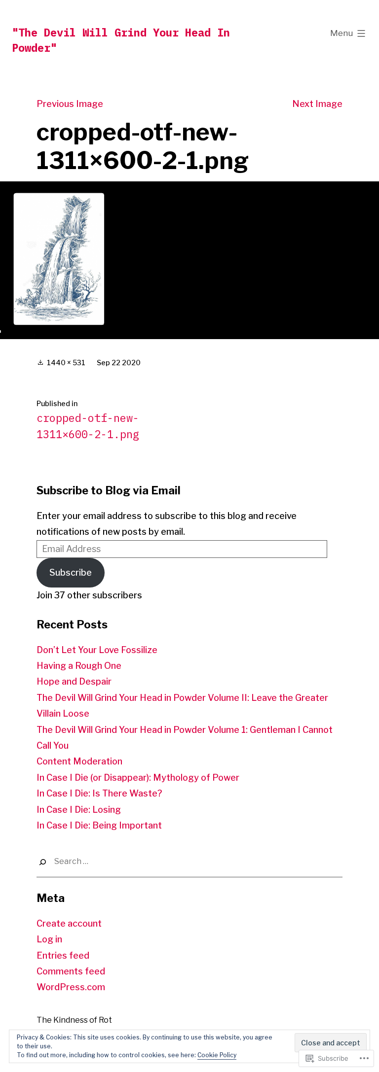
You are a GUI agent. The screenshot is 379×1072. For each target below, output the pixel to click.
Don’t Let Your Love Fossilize (97, 650)
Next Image (317, 104)
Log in (49, 939)
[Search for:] (189, 862)
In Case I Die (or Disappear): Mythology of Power (138, 777)
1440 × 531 (66, 362)
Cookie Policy (216, 1055)
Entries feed (63, 955)
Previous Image (70, 104)
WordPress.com (71, 987)
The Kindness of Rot (74, 1020)
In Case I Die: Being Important (99, 825)
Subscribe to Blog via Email (109, 490)
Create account (69, 923)
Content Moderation (79, 761)
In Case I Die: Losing (79, 809)
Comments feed (71, 971)
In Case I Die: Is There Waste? (99, 793)
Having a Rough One (79, 665)
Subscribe (70, 572)
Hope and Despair (74, 681)
